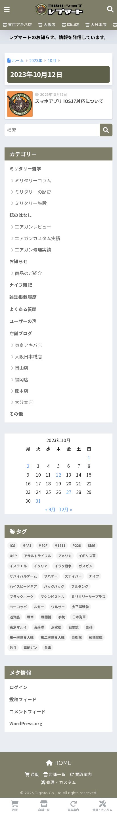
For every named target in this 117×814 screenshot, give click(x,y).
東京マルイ (18, 627)
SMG (91, 545)
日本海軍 (79, 616)
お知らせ (18, 261)
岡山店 (72, 24)
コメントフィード (27, 711)
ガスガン (85, 565)
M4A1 (27, 545)
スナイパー (73, 576)
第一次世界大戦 (22, 637)
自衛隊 (77, 637)
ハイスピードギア (23, 586)
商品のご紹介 (28, 273)
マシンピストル (52, 596)
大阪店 (49, 24)
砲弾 (89, 627)
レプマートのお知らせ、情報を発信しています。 (58, 37)
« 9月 (50, 509)
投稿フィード (23, 699)
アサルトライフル (37, 555)
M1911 (60, 545)
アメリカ (65, 555)
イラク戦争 (63, 565)
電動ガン (30, 647)
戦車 (30, 616)
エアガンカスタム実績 (37, 238)
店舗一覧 (57, 774)
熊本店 (21, 390)
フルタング (79, 586)
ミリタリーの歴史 (33, 191)
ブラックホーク (22, 596)
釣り (13, 647)
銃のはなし (20, 215)
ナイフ (94, 576)
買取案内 (83, 774)
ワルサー (58, 606)
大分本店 (98, 24)
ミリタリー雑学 (25, 168)
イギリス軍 (87, 555)
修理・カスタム (60, 782)
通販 (34, 774)
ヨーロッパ (18, 606)
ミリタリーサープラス (88, 596)
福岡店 (21, 379)
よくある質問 (23, 309)
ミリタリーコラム (33, 180)
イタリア (40, 565)
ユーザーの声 (23, 321)
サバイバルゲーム (23, 576)
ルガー (39, 606)
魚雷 (47, 647)
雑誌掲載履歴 (23, 297)
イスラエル (18, 565)
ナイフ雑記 (20, 285)
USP (13, 555)
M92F (43, 545)
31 (38, 501)
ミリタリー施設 (31, 203)
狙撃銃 (73, 627)
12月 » (65, 509)
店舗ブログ (20, 333)
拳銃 (61, 616)
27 (68, 492)
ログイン (18, 687)
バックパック (54, 586)
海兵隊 (39, 627)
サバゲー (51, 576)
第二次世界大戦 (52, 637)
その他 (16, 414)
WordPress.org (25, 723)
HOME (62, 762)
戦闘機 (46, 616)
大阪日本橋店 (28, 356)
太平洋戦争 (80, 606)
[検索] (106, 130)
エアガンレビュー (33, 226)
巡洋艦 (15, 616)
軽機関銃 (96, 637)
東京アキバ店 (19, 24)
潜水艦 (56, 627)
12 (58, 475)
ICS (12, 545)
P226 (76, 545)
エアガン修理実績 (33, 249)
